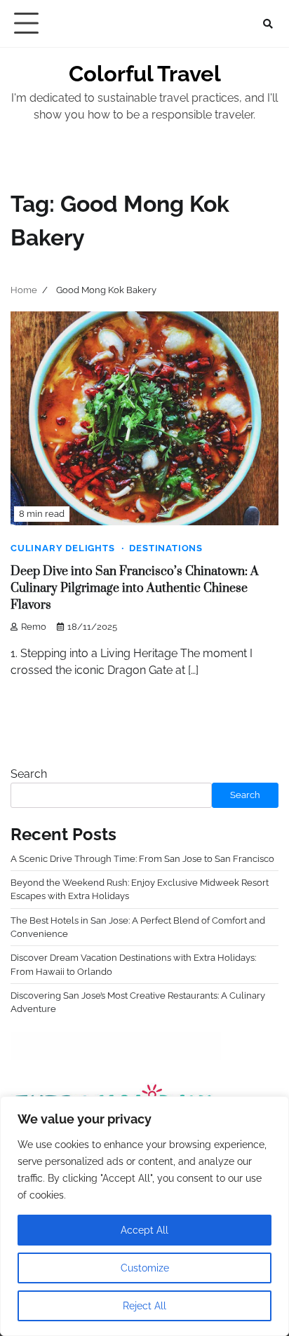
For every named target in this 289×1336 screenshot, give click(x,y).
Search (29, 774)
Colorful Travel (145, 73)
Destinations (166, 548)
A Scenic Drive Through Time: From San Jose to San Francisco (142, 858)
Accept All (144, 1230)
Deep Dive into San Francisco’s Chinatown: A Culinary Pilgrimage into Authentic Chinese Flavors (135, 588)
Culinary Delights (63, 548)
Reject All (144, 1305)
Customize (145, 1268)
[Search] (267, 23)
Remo (33, 626)
